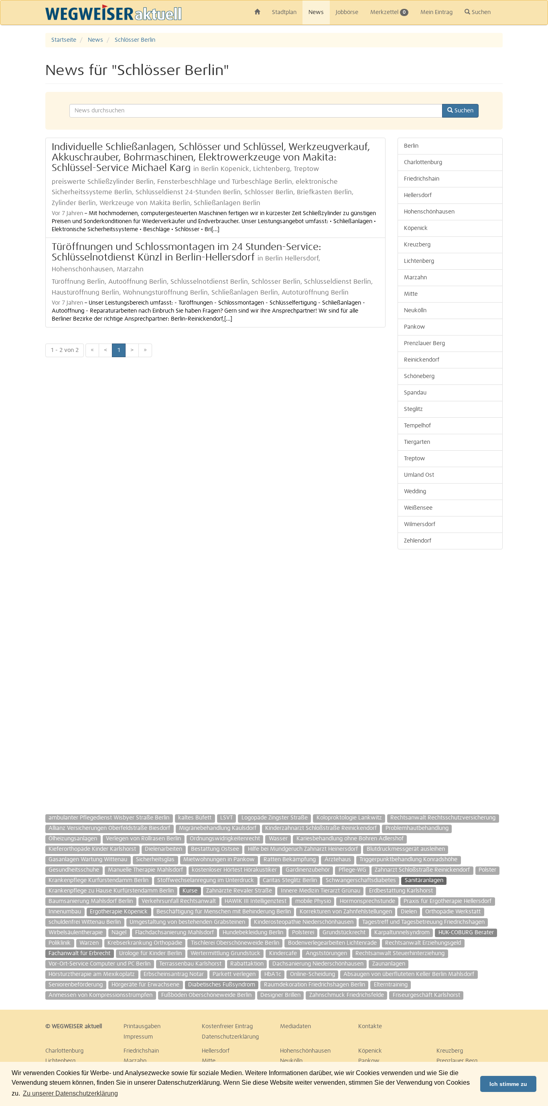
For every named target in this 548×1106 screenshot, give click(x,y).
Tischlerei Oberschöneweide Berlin (235, 943)
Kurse (190, 891)
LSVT (226, 818)
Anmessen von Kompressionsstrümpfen (100, 995)
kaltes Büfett (194, 818)
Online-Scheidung (312, 974)
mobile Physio (313, 901)
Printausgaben (142, 1026)
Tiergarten (417, 442)
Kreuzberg (417, 245)
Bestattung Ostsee (215, 849)
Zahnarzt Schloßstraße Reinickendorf (422, 870)
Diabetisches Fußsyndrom (221, 985)
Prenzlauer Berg (424, 343)
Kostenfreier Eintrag (227, 1026)
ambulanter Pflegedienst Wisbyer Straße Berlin (109, 818)
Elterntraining (391, 985)
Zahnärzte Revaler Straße (239, 891)
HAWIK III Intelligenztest (255, 901)
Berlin (411, 146)
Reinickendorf (421, 360)
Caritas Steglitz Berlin (290, 880)
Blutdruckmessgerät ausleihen (406, 849)
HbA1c (272, 974)
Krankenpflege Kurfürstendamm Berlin (98, 880)
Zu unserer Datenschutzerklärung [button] (70, 1093)
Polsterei (303, 932)
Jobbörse (347, 12)
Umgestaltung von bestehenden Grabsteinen (187, 922)
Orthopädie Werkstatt (453, 912)
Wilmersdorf (419, 524)
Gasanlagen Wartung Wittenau (88, 859)
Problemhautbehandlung (417, 828)
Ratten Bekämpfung (290, 859)
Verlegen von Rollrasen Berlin (143, 839)
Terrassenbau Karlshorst (190, 964)
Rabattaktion (247, 964)
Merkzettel (388, 12)
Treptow (414, 459)
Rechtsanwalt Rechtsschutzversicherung (442, 818)
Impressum (138, 1037)
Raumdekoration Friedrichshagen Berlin (314, 985)
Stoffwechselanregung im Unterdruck (205, 880)
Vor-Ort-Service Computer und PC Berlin (99, 964)
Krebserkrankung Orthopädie (145, 943)
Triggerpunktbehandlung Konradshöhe (408, 859)
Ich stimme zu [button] (508, 1084)
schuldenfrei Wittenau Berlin (85, 922)
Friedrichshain (421, 179)
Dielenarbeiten (163, 849)
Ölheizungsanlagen (73, 839)
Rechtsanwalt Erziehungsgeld (423, 943)
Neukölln (415, 310)
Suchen (480, 12)
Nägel (119, 932)
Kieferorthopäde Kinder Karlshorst (92, 849)
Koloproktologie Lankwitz (349, 818)
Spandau (415, 393)
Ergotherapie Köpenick (119, 912)
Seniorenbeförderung (76, 985)
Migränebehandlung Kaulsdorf (217, 828)
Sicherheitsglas (155, 859)
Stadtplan (284, 12)
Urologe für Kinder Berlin (150, 953)
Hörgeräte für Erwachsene (145, 985)
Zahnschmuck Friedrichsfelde (346, 995)
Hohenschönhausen (429, 212)
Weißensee (418, 508)
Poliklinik (60, 943)
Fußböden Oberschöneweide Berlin (206, 995)
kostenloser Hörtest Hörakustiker (234, 870)
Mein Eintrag (436, 12)
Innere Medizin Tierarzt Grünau (320, 891)
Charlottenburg (423, 162)
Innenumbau (65, 912)
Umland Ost (419, 475)
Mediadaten (295, 1026)
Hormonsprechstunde (367, 901)
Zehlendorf (417, 541)
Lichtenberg (419, 261)
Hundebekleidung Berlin (253, 932)
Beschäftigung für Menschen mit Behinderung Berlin (223, 912)
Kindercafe (283, 953)
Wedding (415, 491)
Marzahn (415, 278)
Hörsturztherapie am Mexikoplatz (92, 974)
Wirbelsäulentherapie (76, 932)
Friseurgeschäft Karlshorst (426, 995)
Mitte (411, 294)
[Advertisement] (450, 677)
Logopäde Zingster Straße (275, 818)
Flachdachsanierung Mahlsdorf (174, 932)
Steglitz (413, 409)
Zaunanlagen (388, 964)
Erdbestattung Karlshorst (401, 891)
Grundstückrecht (344, 932)
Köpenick (416, 228)
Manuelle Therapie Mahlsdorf (145, 870)
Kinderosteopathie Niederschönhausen (303, 922)
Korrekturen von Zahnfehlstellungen (346, 912)
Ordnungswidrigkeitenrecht (225, 839)
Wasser (278, 839)
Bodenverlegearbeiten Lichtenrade (332, 943)
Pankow (414, 327)
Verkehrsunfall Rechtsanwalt (179, 901)
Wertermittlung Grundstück (225, 953)
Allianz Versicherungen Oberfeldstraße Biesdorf (109, 828)
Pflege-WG (352, 870)
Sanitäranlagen (424, 880)
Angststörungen (326, 953)
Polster (487, 870)
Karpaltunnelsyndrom (402, 932)
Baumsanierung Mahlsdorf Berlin (91, 901)
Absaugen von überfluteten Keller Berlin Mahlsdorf (408, 974)
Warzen (89, 943)
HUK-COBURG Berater (466, 932)
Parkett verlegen (234, 974)
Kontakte (370, 1026)
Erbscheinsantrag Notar (174, 974)
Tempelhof (417, 426)
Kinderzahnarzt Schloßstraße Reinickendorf (321, 828)
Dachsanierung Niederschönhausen (317, 964)
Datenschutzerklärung (230, 1037)
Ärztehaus (338, 859)
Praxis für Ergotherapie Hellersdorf (447, 901)
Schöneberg (419, 376)
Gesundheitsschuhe (74, 870)
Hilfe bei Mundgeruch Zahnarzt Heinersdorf (303, 849)
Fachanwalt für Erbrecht (79, 953)
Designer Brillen (280, 995)
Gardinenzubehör (308, 870)
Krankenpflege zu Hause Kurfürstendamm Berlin (111, 891)
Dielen (409, 912)
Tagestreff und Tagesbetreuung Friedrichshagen (423, 922)
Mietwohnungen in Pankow (219, 859)
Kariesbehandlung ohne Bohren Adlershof (350, 839)
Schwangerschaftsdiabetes (361, 880)
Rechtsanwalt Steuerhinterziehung (399, 953)
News (316, 12)
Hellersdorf (418, 195)
